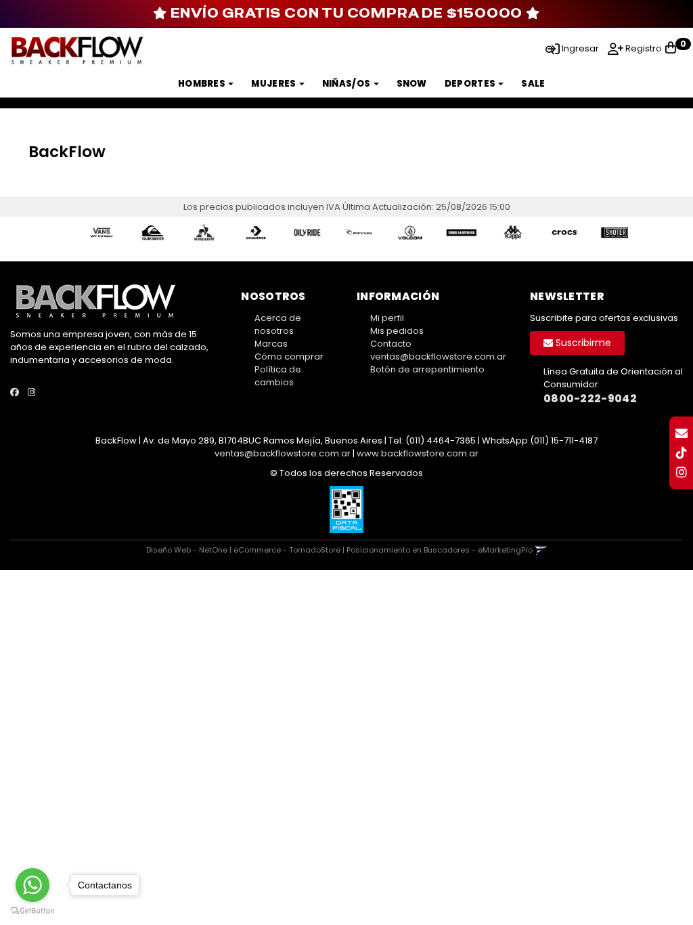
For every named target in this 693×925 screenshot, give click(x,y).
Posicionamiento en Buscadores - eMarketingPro (439, 549)
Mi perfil (387, 317)
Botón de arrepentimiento (427, 369)
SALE (533, 83)
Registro (642, 48)
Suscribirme (582, 342)
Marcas (271, 343)
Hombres (202, 83)
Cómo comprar (288, 356)
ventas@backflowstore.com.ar (438, 356)
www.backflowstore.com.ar (417, 453)
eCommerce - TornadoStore (286, 549)
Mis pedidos (397, 330)
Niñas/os (347, 83)
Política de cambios (277, 376)
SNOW (412, 83)
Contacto (390, 343)
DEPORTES (471, 83)
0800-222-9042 (590, 398)
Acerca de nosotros (277, 324)
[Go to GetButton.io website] (32, 911)
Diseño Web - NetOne (186, 549)
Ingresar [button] (580, 48)
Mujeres (274, 83)
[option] (95, 232)
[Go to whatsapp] (32, 885)
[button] (549, 48)
